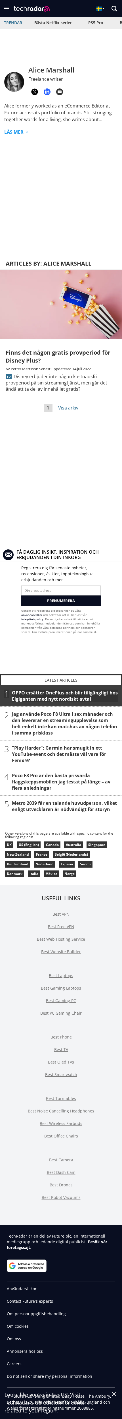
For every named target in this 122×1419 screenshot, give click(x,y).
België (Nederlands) (71, 854)
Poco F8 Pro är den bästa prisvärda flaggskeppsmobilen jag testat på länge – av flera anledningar (61, 781)
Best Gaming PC (61, 1000)
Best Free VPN (61, 926)
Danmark (14, 873)
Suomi (85, 864)
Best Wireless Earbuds (61, 1123)
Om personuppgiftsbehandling (36, 1313)
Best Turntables (61, 1098)
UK (9, 844)
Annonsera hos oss (25, 1351)
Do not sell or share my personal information (49, 1376)
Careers (14, 1363)
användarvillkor (31, 615)
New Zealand (18, 854)
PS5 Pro (95, 22)
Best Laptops (61, 975)
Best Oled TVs (61, 1062)
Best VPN (61, 914)
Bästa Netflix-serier (53, 22)
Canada (52, 844)
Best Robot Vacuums (61, 1197)
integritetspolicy (32, 619)
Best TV (61, 1049)
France (41, 854)
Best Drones (61, 1185)
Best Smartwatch (61, 1074)
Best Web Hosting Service (61, 939)
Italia (34, 873)
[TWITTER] (34, 92)
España (67, 864)
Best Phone (61, 1037)
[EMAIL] (59, 92)
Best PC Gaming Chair (61, 1013)
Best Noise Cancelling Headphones (61, 1111)
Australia (73, 844)
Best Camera (61, 1159)
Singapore (96, 844)
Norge (69, 873)
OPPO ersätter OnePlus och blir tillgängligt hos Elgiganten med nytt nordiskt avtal (65, 696)
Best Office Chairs (61, 1136)
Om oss (14, 1338)
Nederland (44, 864)
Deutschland (17, 864)
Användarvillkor (22, 1288)
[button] (6, 8)
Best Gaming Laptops (61, 988)
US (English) (29, 844)
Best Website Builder (61, 951)
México (51, 873)
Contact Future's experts (30, 1301)
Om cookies (18, 1326)
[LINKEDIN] (47, 92)
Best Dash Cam (61, 1172)
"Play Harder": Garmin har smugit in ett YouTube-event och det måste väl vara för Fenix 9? (59, 754)
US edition (48, 1402)
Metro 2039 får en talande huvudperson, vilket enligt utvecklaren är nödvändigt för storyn (64, 806)
